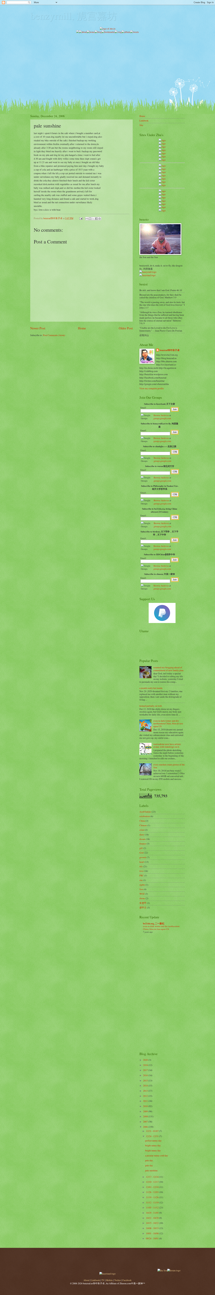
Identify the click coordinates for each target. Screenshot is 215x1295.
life (141, 866)
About (86, 1280)
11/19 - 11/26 (152, 1197)
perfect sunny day (153, 1140)
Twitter (117, 1280)
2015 (145, 1080)
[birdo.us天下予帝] (162, 181)
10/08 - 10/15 (152, 1228)
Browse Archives (161, 415)
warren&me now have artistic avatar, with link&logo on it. (167, 745)
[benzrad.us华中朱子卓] (162, 143)
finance (142, 843)
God (141, 852)
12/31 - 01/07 (152, 1131)
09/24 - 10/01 (152, 1238)
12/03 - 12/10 (152, 1187)
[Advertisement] (107, 57)
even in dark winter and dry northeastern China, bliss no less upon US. (168, 723)
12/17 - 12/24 (152, 1176)
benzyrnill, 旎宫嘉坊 (73, 15)
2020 (145, 1059)
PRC (141, 875)
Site (141, 125)
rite (141, 880)
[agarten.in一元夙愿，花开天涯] (162, 156)
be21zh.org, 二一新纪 (153, 923)
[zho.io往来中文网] (162, 146)
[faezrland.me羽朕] (162, 150)
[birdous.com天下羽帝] (162, 185)
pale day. (149, 1160)
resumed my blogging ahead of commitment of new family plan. (168, 669)
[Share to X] (93, 218)
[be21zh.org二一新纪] (162, 140)
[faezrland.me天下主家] (107, 1273)
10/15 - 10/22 (152, 1223)
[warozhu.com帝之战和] (162, 207)
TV (102, 1280)
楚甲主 (142, 907)
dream (142, 839)
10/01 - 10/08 (152, 1233)
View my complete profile (151, 388)
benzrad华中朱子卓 (170, 350)
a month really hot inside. (151, 688)
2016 (145, 1075)
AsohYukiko (145, 811)
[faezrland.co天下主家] (162, 194)
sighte (142, 884)
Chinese (143, 825)
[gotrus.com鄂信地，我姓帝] (162, 165)
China (142, 820)
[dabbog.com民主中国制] (162, 197)
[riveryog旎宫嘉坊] (162, 159)
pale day (149, 1165)
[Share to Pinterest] (99, 218)
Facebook (127, 1280)
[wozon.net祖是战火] (162, 191)
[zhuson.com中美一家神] (162, 172)
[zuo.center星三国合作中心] (162, 204)
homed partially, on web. (150, 705)
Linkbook (143, 120)
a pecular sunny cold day (156, 1155)
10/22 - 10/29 (152, 1217)
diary (141, 834)
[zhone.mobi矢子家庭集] (162, 178)
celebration (144, 816)
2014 (145, 1085)
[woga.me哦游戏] (162, 200)
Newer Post (37, 328)
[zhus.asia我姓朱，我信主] (162, 153)
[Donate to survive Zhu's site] (162, 622)
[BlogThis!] (90, 218)
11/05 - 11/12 (152, 1207)
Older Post (126, 328)
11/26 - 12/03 (152, 1192)
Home (82, 328)
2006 (145, 1126)
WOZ (141, 893)
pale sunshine (151, 1170)
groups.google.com (162, 418)
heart (141, 861)
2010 (145, 1106)
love (141, 871)
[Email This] (87, 218)
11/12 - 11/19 (152, 1202)
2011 (145, 1101)
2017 (145, 1070)
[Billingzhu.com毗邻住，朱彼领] (162, 168)
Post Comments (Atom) (54, 335)
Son (141, 889)
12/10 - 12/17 (152, 1181)
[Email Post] (80, 218)
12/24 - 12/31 (152, 1136)
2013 (145, 1090)
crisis (141, 829)
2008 (145, 1116)
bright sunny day (153, 1145)
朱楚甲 (142, 903)
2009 (145, 1111)
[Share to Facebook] (96, 218)
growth (142, 857)
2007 (145, 1121)
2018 (145, 1065)
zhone (142, 898)
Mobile (109, 1280)
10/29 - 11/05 (152, 1212)
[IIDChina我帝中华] (162, 175)
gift (141, 848)
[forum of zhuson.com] (173, 1270)
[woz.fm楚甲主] (162, 210)
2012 (145, 1096)
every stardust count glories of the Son (169, 766)
